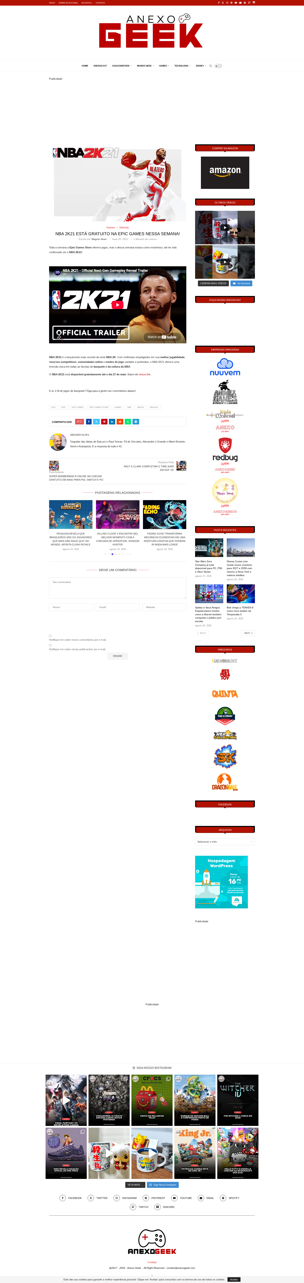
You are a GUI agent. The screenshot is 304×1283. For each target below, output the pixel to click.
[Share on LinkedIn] (112, 421)
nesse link (144, 374)
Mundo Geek (144, 66)
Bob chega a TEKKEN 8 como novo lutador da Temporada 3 (240, 611)
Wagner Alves (99, 239)
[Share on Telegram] (135, 421)
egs (53, 407)
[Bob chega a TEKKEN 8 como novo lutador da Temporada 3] (241, 593)
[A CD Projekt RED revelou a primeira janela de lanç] (237, 1100)
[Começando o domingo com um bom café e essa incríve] (109, 1153)
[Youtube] (236, 3)
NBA (129, 407)
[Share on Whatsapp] (128, 421)
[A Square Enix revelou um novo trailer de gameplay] (66, 1100)
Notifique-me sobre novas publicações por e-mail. (77, 649)
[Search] (210, 66)
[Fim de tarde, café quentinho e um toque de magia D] (152, 1153)
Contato (100, 3)
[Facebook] (218, 3)
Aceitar (234, 1279)
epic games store (99, 407)
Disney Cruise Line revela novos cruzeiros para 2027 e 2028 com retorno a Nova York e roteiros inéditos (239, 568)
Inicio (52, 3)
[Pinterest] (231, 3)
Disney (200, 66)
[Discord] (254, 3)
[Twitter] (223, 3)
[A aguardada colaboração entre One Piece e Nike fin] (66, 1153)
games (118, 407)
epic (63, 407)
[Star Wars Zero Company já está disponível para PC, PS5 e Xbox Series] (209, 547)
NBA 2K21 (154, 407)
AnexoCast (100, 66)
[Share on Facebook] (89, 421)
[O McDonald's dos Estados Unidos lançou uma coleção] (237, 1153)
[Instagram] (227, 3)
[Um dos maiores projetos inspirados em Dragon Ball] (195, 1100)
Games (163, 66)
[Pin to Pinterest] (104, 421)
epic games (78, 407)
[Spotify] (245, 3)
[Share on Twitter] (96, 421)
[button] (54, 527)
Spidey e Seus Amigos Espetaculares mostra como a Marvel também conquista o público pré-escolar (208, 614)
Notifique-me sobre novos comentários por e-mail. (77, 639)
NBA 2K (140, 407)
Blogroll (87, 3)
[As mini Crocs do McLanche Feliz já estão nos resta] (152, 1100)
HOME (85, 66)
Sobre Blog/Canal (68, 3)
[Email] (240, 3)
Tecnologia (181, 66)
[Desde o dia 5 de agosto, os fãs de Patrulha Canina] (195, 1153)
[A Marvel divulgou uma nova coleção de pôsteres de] (109, 1100)
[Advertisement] (152, 105)
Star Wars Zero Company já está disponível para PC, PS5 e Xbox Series (208, 566)
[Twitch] (249, 3)
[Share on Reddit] (120, 421)
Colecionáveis (120, 66)
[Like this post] (80, 421)
